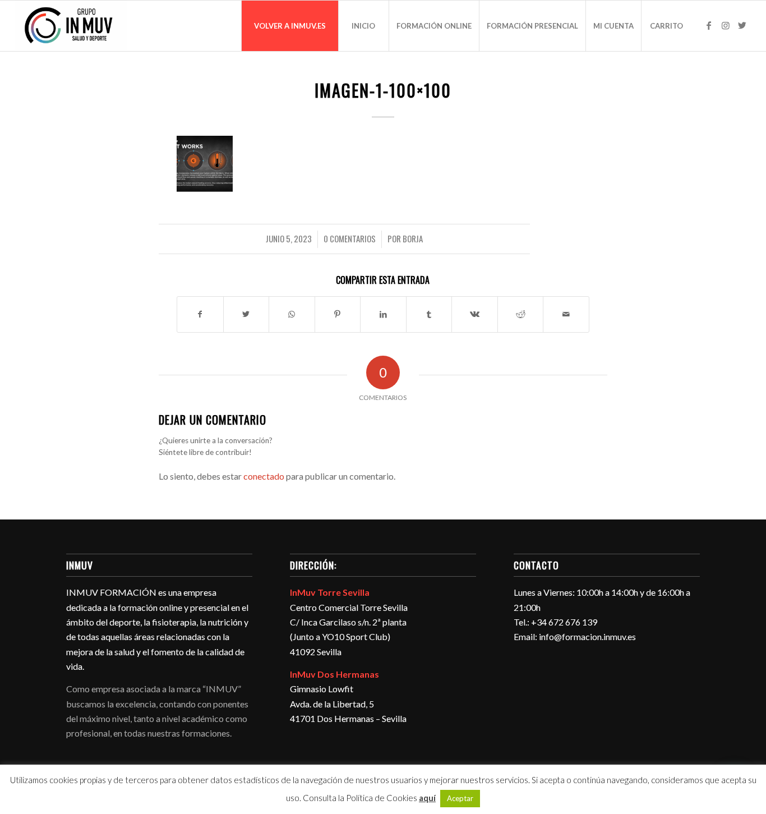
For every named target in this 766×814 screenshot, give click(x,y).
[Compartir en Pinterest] (338, 314)
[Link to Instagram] (725, 25)
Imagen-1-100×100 (383, 90)
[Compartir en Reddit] (520, 314)
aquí (427, 798)
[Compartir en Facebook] (200, 314)
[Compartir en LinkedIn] (383, 314)
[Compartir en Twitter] (246, 314)
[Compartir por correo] (566, 314)
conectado (263, 476)
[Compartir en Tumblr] (429, 314)
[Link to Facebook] (708, 25)
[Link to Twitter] (742, 25)
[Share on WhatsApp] (292, 314)
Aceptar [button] (460, 798)
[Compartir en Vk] (474, 314)
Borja (413, 238)
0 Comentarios (350, 238)
